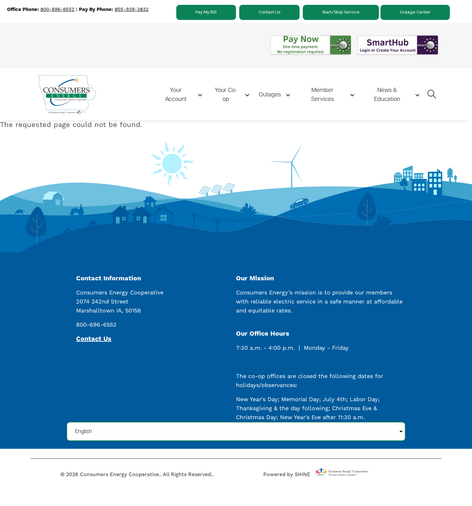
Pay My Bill (206, 12)
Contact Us (269, 12)
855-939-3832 (132, 9)
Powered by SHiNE (286, 474)
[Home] (93, 94)
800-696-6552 (57, 9)
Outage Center (415, 12)
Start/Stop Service (341, 12)
